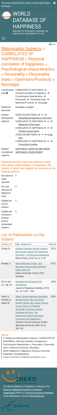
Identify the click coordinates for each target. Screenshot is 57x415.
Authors (5, 244)
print (53, 44)
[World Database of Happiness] (6, 22)
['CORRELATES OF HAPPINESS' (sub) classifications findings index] (7, 93)
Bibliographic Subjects (21, 48)
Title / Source (22, 244)
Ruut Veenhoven (36, 396)
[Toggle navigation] (3, 38)
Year (51, 244)
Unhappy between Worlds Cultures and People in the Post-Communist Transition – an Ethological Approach (32, 251)
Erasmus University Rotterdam (39, 393)
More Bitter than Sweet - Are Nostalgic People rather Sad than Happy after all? (31, 266)
